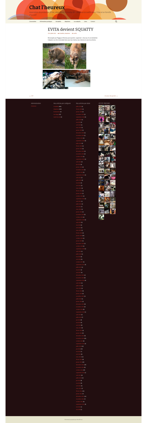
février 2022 (79, 191)
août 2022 (78, 177)
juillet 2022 (78, 180)
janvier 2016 (79, 293)
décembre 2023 (80, 151)
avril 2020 (78, 227)
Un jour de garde (111, 96)
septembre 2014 (80, 312)
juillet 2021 (78, 204)
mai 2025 (78, 122)
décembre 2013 (80, 335)
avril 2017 (78, 272)
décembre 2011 (80, 396)
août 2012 (78, 375)
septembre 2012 (80, 372)
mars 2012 (78, 388)
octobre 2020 (79, 217)
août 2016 (78, 283)
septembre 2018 (80, 248)
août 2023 (78, 162)
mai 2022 (78, 183)
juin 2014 (78, 320)
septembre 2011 (80, 404)
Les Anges (56, 114)
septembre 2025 (80, 117)
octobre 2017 (79, 262)
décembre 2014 (80, 304)
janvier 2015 (79, 301)
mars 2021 (78, 209)
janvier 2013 (79, 362)
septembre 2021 (80, 198)
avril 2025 (78, 125)
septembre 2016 (80, 280)
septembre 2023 (80, 159)
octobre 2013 (79, 341)
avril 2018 (78, 259)
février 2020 (79, 233)
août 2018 (78, 251)
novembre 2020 (80, 214)
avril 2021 (78, 206)
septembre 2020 (80, 220)
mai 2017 (78, 270)
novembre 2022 (80, 169)
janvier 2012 (79, 393)
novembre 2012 (80, 367)
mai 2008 (78, 409)
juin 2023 (78, 164)
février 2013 (79, 359)
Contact (93, 21)
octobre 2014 (79, 309)
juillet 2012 (78, 378)
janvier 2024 (79, 148)
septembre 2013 (80, 343)
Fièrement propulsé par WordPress (73, 419)
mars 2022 (78, 188)
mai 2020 (78, 225)
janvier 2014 (79, 333)
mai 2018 (78, 256)
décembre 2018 (80, 243)
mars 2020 (78, 230)
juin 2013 (78, 349)
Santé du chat (57, 117)
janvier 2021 (79, 212)
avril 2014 (78, 325)
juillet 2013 (78, 346)
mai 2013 (78, 351)
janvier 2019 (79, 241)
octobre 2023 (79, 156)
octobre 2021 (79, 196)
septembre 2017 (80, 264)
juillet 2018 (78, 254)
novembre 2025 (80, 114)
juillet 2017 (78, 267)
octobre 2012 (79, 370)
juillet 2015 (78, 299)
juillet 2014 (78, 317)
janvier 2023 (79, 167)
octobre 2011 (79, 401)
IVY (31, 96)
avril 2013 (78, 354)
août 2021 (78, 201)
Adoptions (67, 21)
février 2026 (79, 109)
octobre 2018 (79, 246)
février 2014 (79, 330)
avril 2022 (78, 185)
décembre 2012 (80, 364)
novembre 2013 (80, 338)
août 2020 (78, 222)
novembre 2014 (80, 306)
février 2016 (79, 291)
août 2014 (78, 314)
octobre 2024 (79, 138)
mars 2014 (78, 328)
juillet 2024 (78, 143)
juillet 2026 (78, 106)
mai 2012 (78, 383)
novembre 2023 (80, 154)
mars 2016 (78, 288)
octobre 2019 (79, 238)
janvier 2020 (79, 235)
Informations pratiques (46, 21)
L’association (32, 21)
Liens (85, 21)
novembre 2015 (80, 296)
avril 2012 (78, 386)
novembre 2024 (80, 135)
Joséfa (75, 33)
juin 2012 (78, 380)
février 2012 (79, 391)
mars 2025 (78, 127)
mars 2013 (78, 357)
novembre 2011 (80, 399)
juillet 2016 (78, 285)
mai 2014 (78, 322)
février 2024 (79, 146)
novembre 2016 (80, 277)
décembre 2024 (80, 133)
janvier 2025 (79, 130)
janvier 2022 (79, 193)
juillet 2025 (78, 119)
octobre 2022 (79, 172)
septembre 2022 (80, 175)
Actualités (58, 21)
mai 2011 (78, 407)
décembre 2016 (80, 275)
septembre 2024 (80, 140)
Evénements (57, 111)
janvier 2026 (79, 111)
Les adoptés (77, 21)
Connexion (33, 106)
